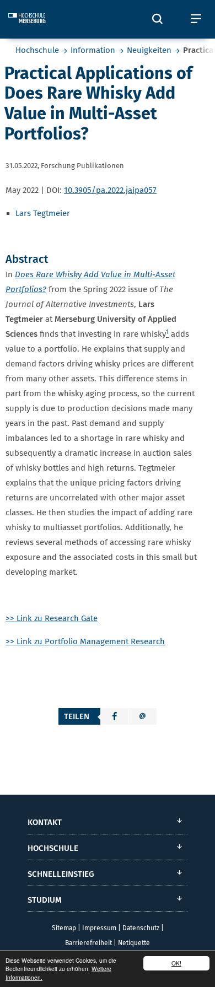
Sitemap (64, 928)
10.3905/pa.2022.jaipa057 (110, 190)
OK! (176, 963)
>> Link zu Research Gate (52, 618)
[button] (114, 716)
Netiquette (134, 943)
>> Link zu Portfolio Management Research (85, 641)
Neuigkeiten (149, 50)
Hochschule (37, 50)
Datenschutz (140, 928)
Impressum (99, 928)
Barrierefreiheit (88, 943)
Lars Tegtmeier (42, 213)
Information (93, 50)
